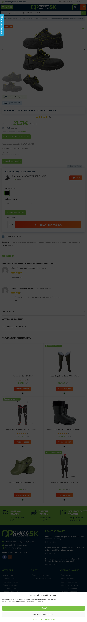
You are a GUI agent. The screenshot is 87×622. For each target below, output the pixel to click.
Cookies (34, 619)
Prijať (43, 608)
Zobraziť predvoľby (43, 614)
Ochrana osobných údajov (46, 619)
